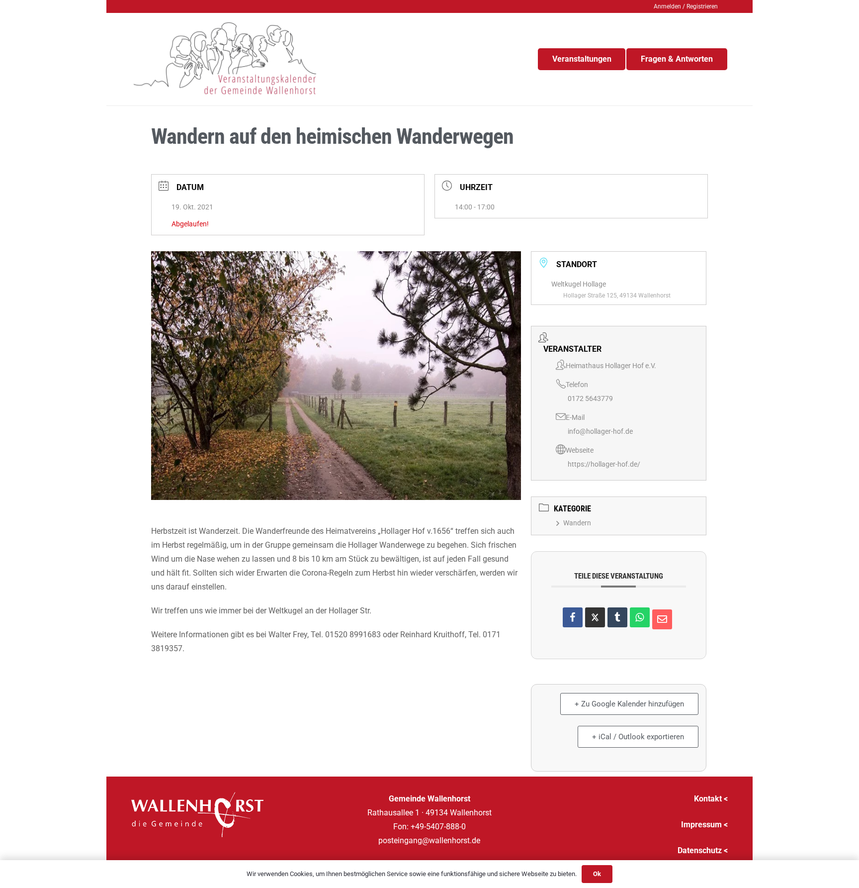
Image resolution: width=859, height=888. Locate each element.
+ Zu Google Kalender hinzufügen (629, 703)
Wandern (577, 523)
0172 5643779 (590, 398)
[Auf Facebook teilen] (573, 617)
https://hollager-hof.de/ (604, 464)
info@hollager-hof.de (600, 431)
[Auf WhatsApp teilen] (640, 617)
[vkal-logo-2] (225, 59)
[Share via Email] (662, 619)
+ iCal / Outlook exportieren (638, 736)
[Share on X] (595, 617)
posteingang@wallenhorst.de (429, 840)
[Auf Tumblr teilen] (617, 617)
